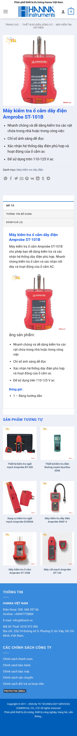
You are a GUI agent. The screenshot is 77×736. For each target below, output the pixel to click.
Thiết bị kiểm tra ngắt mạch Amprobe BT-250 (20, 465)
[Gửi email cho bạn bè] (21, 179)
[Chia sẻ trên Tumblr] (43, 179)
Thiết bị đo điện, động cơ (37, 24)
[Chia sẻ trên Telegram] (48, 179)
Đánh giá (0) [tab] (14, 222)
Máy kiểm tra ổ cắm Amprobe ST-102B (20, 571)
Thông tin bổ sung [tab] (19, 213)
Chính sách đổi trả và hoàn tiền (23, 684)
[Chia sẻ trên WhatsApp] (5, 179)
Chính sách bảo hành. (17, 665)
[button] (5, 11)
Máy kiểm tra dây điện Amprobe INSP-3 (57, 520)
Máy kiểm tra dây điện (30, 169)
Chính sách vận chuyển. (18, 677)
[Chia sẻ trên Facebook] (11, 179)
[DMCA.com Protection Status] (15, 691)
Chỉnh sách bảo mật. (16, 671)
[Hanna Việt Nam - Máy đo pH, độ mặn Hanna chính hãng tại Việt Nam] (36, 11)
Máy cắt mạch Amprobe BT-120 (57, 571)
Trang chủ (12, 24)
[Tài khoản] (63, 11)
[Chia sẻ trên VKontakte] (32, 179)
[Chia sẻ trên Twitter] (16, 179)
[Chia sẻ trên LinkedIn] (37, 179)
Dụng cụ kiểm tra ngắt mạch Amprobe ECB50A (19, 520)
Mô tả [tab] (10, 205)
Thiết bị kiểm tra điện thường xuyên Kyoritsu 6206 (57, 467)
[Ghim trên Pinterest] (27, 179)
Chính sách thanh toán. (18, 659)
